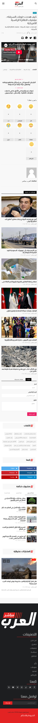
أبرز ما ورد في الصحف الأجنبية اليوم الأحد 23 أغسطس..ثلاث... (14, 537)
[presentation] (4, 561)
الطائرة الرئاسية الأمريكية (15, 69)
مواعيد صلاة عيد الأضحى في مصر (22, 445)
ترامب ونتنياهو (18, 433)
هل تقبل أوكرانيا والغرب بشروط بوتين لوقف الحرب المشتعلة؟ (19, 582)
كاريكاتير (34, 675)
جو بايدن (5, 69)
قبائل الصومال (8, 445)
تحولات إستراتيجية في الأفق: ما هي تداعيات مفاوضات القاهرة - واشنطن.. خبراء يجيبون (19, 92)
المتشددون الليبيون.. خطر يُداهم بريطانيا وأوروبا (21, 340)
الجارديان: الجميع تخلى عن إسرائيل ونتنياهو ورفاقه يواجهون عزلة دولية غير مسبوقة (19, 83)
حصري (34, 644)
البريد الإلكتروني (32, 392)
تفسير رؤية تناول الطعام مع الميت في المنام (13, 528)
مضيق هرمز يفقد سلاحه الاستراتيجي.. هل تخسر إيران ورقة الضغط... (14, 519)
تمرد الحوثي (21, 441)
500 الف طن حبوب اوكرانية (9, 441)
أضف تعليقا (32, 414)
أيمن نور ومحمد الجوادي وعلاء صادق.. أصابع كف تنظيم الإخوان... (21, 220)
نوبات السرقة (27, 69)
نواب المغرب (9, 437)
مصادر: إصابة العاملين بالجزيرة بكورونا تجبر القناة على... (19, 282)
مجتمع (34, 656)
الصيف (34, 445)
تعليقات (28, 379)
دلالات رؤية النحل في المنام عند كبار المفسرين (13, 508)
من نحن (34, 640)
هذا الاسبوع (31, 493)
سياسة (34, 652)
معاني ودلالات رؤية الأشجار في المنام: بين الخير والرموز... (14, 499)
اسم (35, 384)
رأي (35, 663)
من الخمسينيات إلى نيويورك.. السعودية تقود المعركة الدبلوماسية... (22, 251)
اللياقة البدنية (33, 437)
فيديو (34, 12)
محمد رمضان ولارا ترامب (30, 433)
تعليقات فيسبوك (18, 379)
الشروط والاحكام (28, 715)
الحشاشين (33, 449)
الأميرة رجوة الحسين (14, 449)
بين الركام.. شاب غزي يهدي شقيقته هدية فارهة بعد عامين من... (19, 370)
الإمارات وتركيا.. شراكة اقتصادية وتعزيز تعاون (22, 311)
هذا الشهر (18, 493)
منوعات (34, 667)
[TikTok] (26, 687)
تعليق (35, 400)
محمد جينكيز (25, 449)
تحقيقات (33, 648)
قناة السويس (8, 433)
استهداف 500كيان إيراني (21, 437)
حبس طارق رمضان (31, 441)
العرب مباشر (34, 223)
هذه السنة (7, 493)
